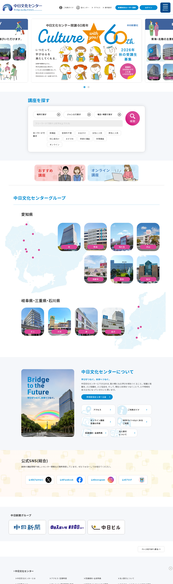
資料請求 (108, 7)
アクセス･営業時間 (59, 578)
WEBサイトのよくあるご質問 (133, 422)
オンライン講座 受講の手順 (97, 422)
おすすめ (70, 138)
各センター (85, 7)
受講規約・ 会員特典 (93, 433)
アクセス (97, 7)
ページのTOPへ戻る (150, 549)
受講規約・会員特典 (93, 578)
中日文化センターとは (96, 397)
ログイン (148, 7)
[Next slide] (150, 50)
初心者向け (55, 138)
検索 (132, 121)
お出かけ (82, 133)
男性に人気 (113, 133)
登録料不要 (67, 133)
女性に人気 (97, 133)
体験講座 (100, 138)
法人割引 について (123, 433)
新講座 (53, 133)
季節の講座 (85, 138)
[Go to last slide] (22, 50)
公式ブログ (127, 479)
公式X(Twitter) (36, 479)
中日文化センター (24, 571)
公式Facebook (66, 479)
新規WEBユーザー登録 (127, 7)
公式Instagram (98, 479)
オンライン (55, 144)
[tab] (84, 87)
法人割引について (127, 578)
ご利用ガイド (68, 7)
